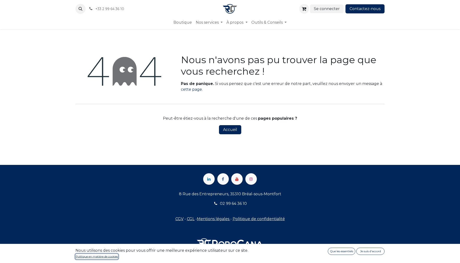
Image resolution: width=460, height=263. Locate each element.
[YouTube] (237, 179)
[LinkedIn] (209, 179)
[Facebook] (223, 179)
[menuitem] (183, 22)
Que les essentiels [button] (341, 251)
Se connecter (327, 8)
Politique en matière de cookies (97, 256)
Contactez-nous (365, 8)
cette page (191, 89)
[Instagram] (251, 179)
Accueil (230, 129)
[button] (80, 9)
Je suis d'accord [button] (370, 251)
